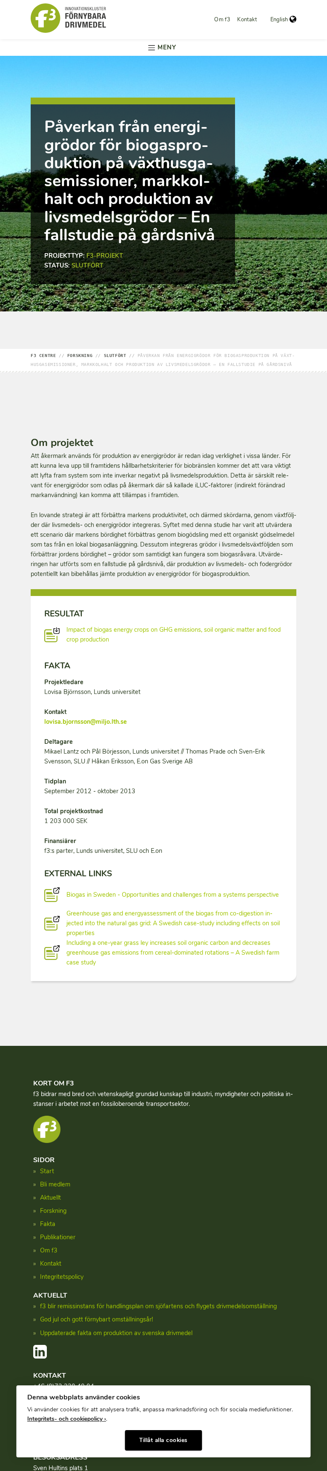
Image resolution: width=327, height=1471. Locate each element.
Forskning (53, 1210)
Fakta (47, 1224)
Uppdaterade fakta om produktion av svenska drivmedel (116, 1333)
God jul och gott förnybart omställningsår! (96, 1319)
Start (47, 1171)
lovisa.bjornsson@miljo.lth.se (85, 721)
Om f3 (222, 19)
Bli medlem (55, 1184)
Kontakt (247, 19)
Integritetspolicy (61, 1276)
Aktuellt (50, 1197)
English (279, 19)
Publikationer (57, 1237)
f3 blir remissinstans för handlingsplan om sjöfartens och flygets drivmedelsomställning (158, 1306)
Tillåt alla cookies (163, 1440)
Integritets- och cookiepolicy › (66, 1419)
